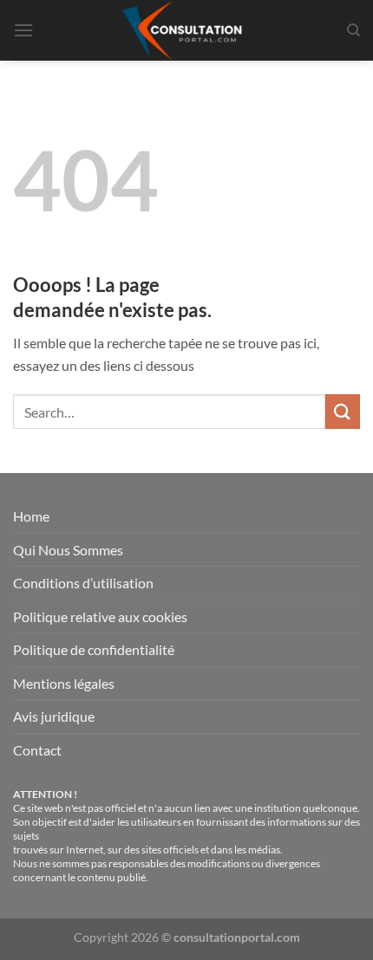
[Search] (353, 30)
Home (31, 516)
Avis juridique (54, 716)
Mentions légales (64, 683)
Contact (37, 750)
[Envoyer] (342, 411)
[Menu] (23, 30)
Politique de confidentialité (93, 649)
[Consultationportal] (186, 30)
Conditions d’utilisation (83, 582)
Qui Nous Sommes (68, 550)
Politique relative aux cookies (100, 616)
